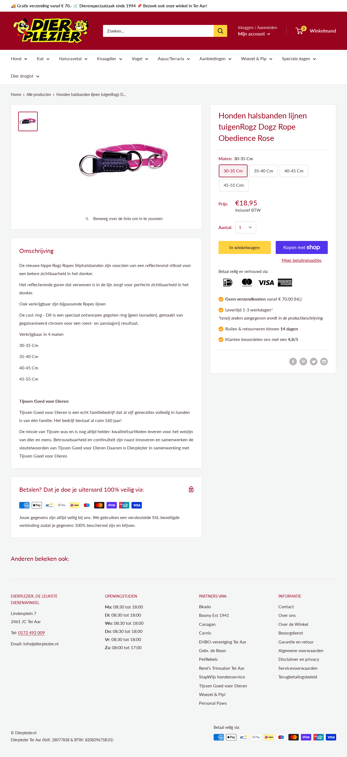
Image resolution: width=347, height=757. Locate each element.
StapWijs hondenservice (222, 676)
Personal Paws (213, 703)
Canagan (207, 624)
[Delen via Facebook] (293, 361)
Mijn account (252, 34)
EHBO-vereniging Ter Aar (222, 641)
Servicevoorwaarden (297, 668)
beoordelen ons (256, 339)
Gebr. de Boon (212, 650)
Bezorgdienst (290, 632)
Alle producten (39, 94)
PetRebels (208, 659)
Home (16, 94)
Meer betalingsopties (302, 260)
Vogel (137, 58)
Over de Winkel (293, 624)
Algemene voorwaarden (300, 650)
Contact (286, 606)
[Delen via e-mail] (324, 361)
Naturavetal (70, 58)
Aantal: (225, 227)
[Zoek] (220, 31)
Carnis (205, 632)
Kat (40, 58)
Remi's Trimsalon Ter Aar (222, 668)
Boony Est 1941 (214, 615)
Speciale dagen (296, 58)
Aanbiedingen (213, 58)
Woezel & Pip (253, 58)
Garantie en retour (296, 641)
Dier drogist (22, 75)
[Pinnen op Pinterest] (303, 361)
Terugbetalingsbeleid (297, 676)
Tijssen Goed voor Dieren (223, 685)
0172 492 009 (31, 632)
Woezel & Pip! (212, 694)
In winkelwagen (244, 247)
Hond (16, 58)
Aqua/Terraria (171, 58)
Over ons (287, 615)
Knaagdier (106, 58)
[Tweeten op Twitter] (313, 361)
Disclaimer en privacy (298, 659)
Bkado (205, 606)
